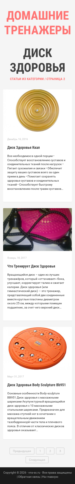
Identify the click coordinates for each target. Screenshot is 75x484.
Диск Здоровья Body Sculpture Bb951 (36, 385)
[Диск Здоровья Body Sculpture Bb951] (37, 348)
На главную (50, 476)
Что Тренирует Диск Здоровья (31, 266)
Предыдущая (22, 451)
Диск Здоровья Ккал (23, 147)
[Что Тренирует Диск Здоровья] (37, 229)
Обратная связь (29, 476)
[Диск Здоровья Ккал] (37, 110)
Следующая (37, 459)
